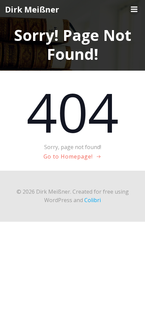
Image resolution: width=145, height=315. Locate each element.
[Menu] (134, 9)
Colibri (92, 200)
